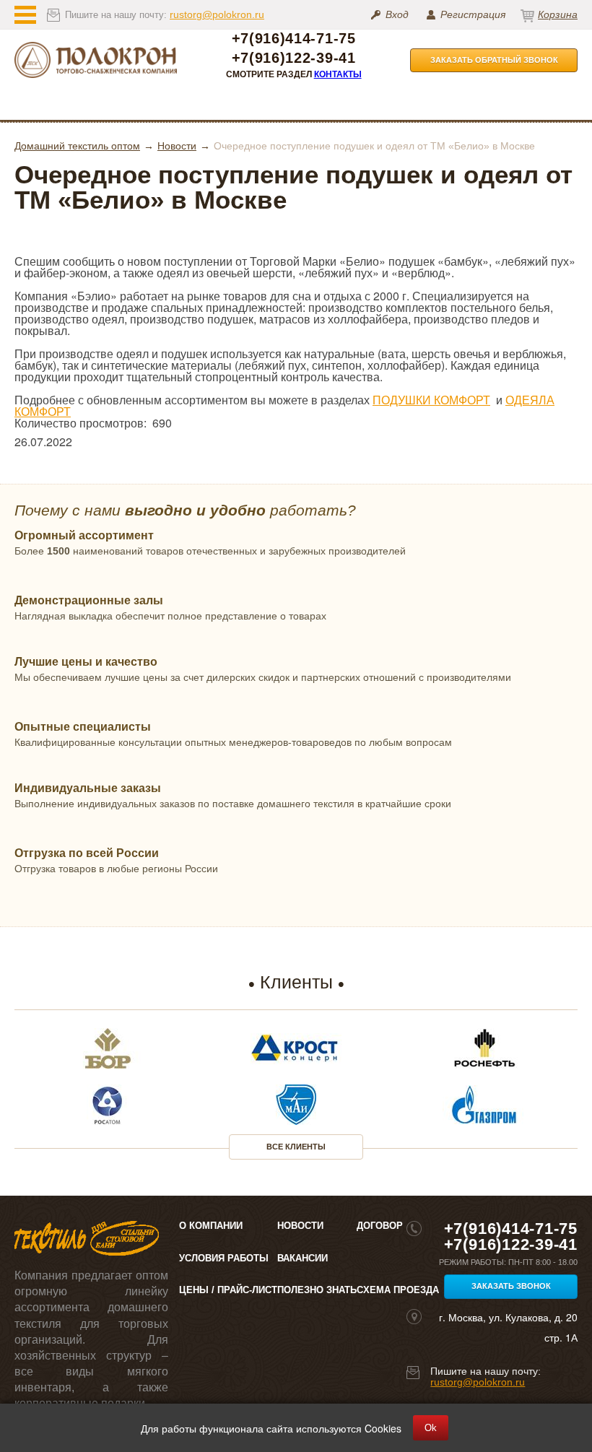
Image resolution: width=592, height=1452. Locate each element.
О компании (211, 1225)
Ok (431, 1427)
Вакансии (302, 1258)
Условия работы (224, 1258)
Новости (176, 146)
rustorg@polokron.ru (217, 14)
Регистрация (472, 14)
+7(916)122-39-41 (294, 58)
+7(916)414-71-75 (294, 38)
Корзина (558, 14)
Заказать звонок (511, 1286)
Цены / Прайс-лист (228, 1290)
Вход (397, 14)
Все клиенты (296, 1146)
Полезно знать (317, 1290)
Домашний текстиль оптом (77, 146)
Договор (380, 1225)
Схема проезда (398, 1290)
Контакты (338, 74)
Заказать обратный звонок (494, 60)
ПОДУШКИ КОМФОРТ (431, 399)
